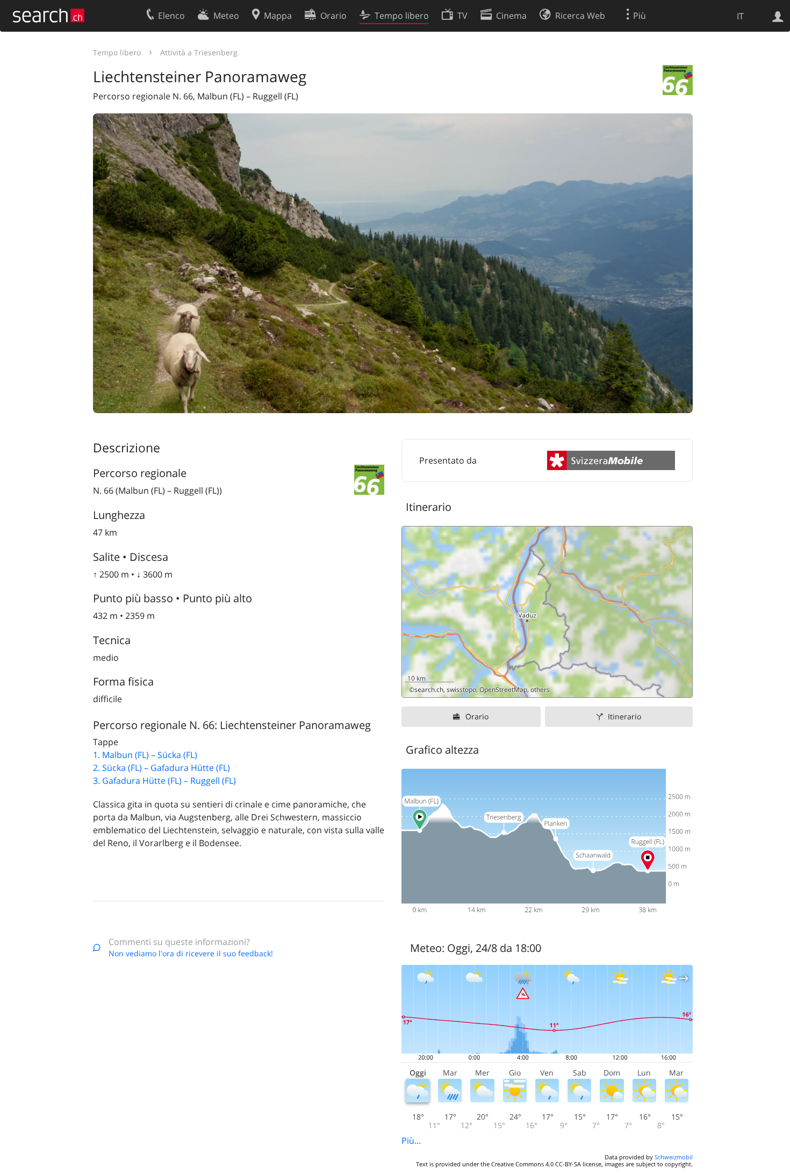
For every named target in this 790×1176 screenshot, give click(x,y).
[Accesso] (778, 15)
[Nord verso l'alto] (680, 685)
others (540, 689)
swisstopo (461, 689)
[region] (547, 611)
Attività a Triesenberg (199, 52)
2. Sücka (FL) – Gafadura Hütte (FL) (161, 768)
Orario (477, 716)
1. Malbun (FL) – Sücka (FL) (145, 755)
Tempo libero (117, 52)
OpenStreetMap (503, 689)
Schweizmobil (674, 1157)
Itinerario (624, 716)
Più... (411, 1140)
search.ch (428, 689)
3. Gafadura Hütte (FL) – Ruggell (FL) (164, 781)
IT (740, 16)
